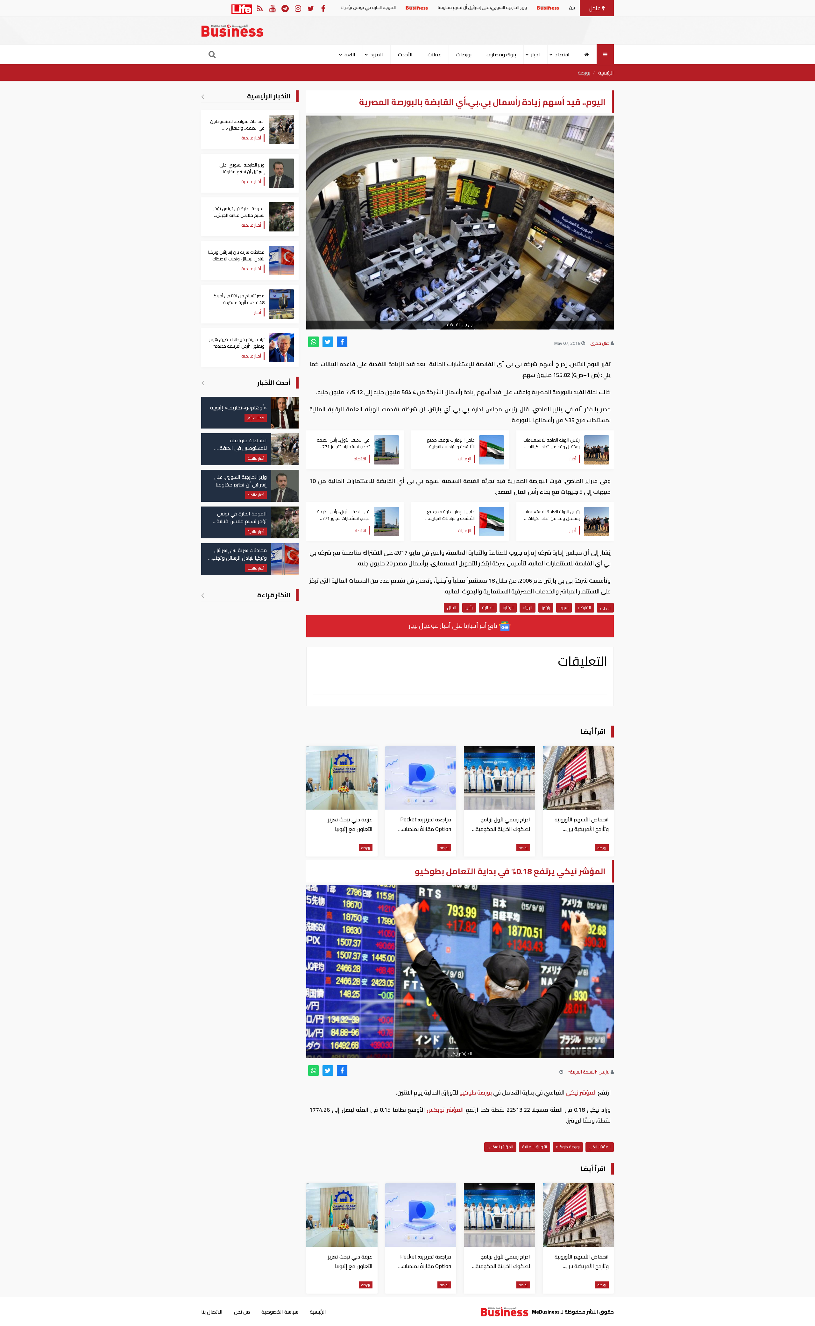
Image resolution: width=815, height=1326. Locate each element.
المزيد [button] (376, 54)
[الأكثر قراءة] (202, 595)
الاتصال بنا (212, 1311)
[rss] (259, 8)
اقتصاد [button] (562, 54)
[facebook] (342, 341)
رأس (469, 607)
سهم (564, 607)
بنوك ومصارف (501, 54)
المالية (487, 607)
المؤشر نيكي (581, 1092)
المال (451, 607)
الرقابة (508, 607)
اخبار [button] (535, 54)
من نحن (242, 1311)
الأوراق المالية (534, 1147)
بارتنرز (546, 607)
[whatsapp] (313, 341)
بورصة (584, 72)
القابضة (584, 607)
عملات (434, 54)
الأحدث (405, 54)
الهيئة (527, 607)
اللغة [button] (349, 54)
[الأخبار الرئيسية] (202, 96)
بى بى (605, 607)
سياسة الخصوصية (279, 1311)
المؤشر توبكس (445, 1109)
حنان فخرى (600, 343)
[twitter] (327, 341)
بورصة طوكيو (475, 1092)
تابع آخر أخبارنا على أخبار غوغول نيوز (454, 625)
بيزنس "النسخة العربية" (589, 1072)
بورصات (463, 54)
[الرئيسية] (587, 54)
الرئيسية (606, 72)
